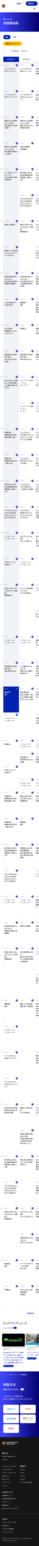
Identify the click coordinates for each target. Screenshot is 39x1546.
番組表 (19, 3)
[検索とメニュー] (34, 9)
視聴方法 (31, 3)
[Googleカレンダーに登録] (17, 65)
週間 (6, 37)
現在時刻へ (31, 1313)
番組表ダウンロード (11, 44)
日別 (14, 37)
